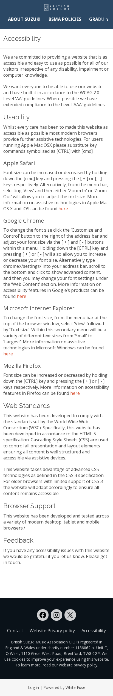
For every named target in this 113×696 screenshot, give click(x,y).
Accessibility (93, 631)
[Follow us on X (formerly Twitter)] (70, 615)
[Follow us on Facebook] (43, 615)
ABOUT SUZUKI (24, 19)
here (63, 209)
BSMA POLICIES (65, 19)
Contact (15, 631)
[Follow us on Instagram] (56, 615)
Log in (33, 687)
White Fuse (75, 687)
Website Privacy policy (52, 631)
